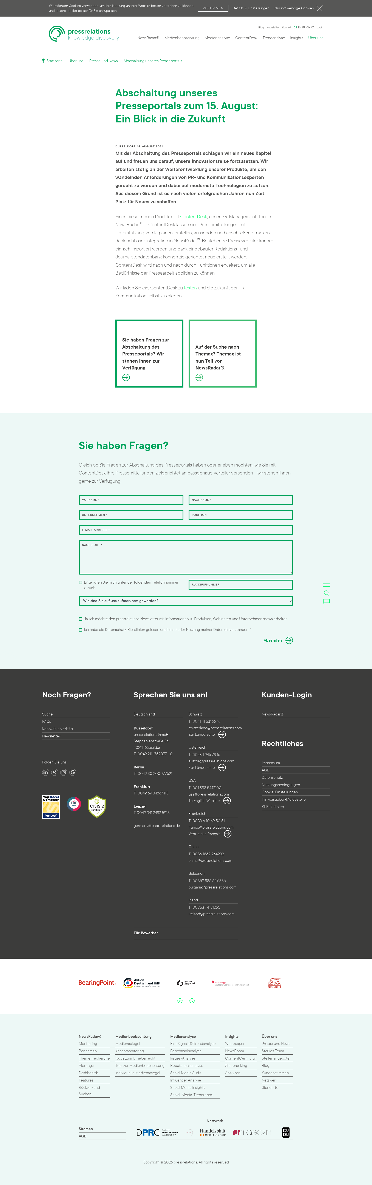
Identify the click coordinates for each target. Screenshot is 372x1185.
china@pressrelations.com (210, 860)
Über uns (315, 38)
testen (190, 288)
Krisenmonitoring (129, 1051)
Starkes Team (273, 1051)
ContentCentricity (240, 1058)
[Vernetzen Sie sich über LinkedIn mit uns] (45, 772)
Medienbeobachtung (182, 38)
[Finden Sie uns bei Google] (72, 772)
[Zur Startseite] (84, 34)
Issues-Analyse (182, 1058)
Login (319, 27)
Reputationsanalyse (186, 1065)
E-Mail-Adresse (96, 530)
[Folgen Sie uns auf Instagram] (63, 772)
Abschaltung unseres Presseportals (153, 61)
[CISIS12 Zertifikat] (97, 806)
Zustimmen (213, 8)
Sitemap (86, 1129)
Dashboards (89, 1073)
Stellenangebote (276, 1058)
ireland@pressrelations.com (211, 914)
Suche (47, 714)
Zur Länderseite (202, 734)
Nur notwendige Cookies (294, 8)
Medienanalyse (217, 38)
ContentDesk (246, 38)
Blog (261, 27)
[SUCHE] (326, 593)
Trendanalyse (274, 38)
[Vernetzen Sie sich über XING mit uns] (54, 772)
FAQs (46, 721)
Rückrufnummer (206, 584)
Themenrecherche (94, 1058)
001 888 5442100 (207, 788)
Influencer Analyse (185, 1080)
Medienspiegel (127, 1043)
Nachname (201, 500)
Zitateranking (236, 1065)
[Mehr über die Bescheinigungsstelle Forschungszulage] (74, 804)
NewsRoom (234, 1051)
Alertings (86, 1065)
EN (300, 27)
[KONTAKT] (326, 601)
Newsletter (273, 27)
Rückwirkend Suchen (89, 1090)
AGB (265, 770)
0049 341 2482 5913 (153, 813)
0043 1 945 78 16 (206, 754)
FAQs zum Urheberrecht (135, 1058)
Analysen (232, 1073)
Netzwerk (269, 1080)
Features (86, 1080)
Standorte (270, 1087)
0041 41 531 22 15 (206, 721)
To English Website (204, 801)
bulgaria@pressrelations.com (212, 887)
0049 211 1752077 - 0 (155, 754)
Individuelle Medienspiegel (137, 1073)
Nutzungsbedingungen (281, 785)
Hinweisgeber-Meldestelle (284, 799)
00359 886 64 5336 (209, 881)
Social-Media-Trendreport (192, 1095)
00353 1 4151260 (206, 907)
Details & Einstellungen (251, 8)
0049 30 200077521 (155, 773)
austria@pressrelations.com (211, 761)
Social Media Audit (185, 1073)
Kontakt (286, 27)
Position (199, 515)
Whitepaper (235, 1043)
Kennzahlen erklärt (57, 729)
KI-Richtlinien (273, 807)
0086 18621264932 (208, 854)
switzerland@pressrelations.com (215, 728)
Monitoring (88, 1043)
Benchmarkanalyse (186, 1051)
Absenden (273, 640)
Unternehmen (94, 515)
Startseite (54, 61)
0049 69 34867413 (153, 793)
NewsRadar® (148, 38)
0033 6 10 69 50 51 (208, 821)
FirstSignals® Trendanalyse (193, 1043)
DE (295, 27)
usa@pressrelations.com (209, 794)
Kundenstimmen (275, 1073)
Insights (296, 38)
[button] (180, 1000)
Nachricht (92, 545)
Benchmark (88, 1051)
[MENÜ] (326, 585)
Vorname (90, 500)
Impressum (271, 763)
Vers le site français (204, 834)
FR (303, 27)
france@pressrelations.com (211, 827)
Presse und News (103, 61)
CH (308, 27)
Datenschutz (272, 777)
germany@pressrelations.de (157, 825)
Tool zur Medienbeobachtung (139, 1065)
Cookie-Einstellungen (280, 792)
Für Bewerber (146, 933)
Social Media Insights (187, 1087)
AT (312, 27)
